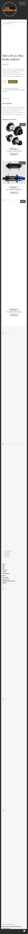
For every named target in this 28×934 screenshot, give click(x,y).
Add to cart (13, 81)
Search (14, 931)
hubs (17, 89)
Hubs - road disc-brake (12, 22)
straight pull (22, 89)
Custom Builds (5, 573)
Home (5, 22)
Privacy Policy (5, 579)
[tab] (14, 98)
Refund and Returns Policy (8, 580)
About (3, 564)
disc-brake (13, 89)
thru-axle (4, 91)
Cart (3, 568)
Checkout (4, 569)
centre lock (7, 89)
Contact (4, 571)
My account (5, 577)
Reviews (4, 582)
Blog (3, 566)
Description (6, 98)
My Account (4, 931)
